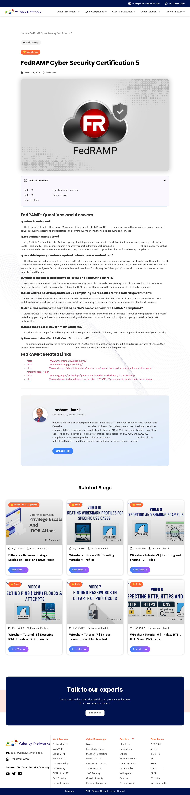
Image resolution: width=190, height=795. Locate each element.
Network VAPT (60, 744)
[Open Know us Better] (184, 12)
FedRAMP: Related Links (45, 195)
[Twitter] (14, 774)
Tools (77, 505)
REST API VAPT (60, 773)
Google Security (94, 778)
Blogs (89, 744)
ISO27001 (156, 744)
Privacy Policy (127, 783)
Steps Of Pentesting (96, 754)
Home (24, 33)
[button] (164, 180)
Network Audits (159, 783)
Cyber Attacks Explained (25, 505)
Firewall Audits (61, 783)
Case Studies (126, 768)
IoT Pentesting (60, 763)
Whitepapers (126, 773)
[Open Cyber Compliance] (106, 12)
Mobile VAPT (59, 758)
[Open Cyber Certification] (134, 12)
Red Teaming (59, 778)
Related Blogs (31, 200)
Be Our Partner (128, 758)
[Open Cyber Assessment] (78, 12)
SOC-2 (154, 749)
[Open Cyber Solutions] (159, 12)
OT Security (59, 768)
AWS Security (93, 773)
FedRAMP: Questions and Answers (51, 190)
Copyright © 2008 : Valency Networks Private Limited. (95, 791)
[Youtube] (8, 774)
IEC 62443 (155, 754)
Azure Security (94, 768)
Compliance (32, 52)
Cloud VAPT (59, 754)
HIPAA (154, 758)
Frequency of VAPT (96, 763)
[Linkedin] (20, 774)
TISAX (154, 768)
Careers (124, 778)
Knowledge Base (95, 749)
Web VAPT (58, 749)
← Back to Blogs (31, 42)
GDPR (154, 763)
